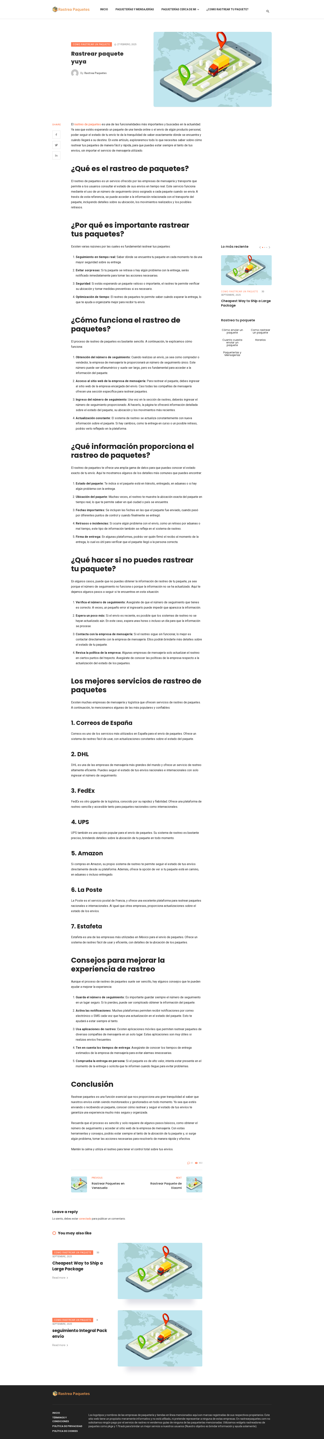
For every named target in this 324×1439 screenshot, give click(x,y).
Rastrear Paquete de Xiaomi (166, 1185)
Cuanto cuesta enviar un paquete (232, 342)
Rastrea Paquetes (95, 73)
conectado (85, 1218)
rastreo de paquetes (87, 124)
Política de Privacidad (67, 1426)
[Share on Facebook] (56, 135)
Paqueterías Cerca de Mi (178, 9)
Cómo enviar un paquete (232, 331)
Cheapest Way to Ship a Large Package (77, 1266)
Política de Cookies (65, 1431)
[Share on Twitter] (56, 145)
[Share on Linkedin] (56, 155)
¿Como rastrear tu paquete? (227, 9)
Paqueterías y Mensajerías (135, 9)
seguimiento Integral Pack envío (79, 1333)
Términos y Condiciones (60, 1419)
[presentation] (260, 247)
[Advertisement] (246, 178)
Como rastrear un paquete (91, 44)
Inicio (104, 9)
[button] (263, 247)
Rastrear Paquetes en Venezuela (108, 1185)
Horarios (260, 340)
